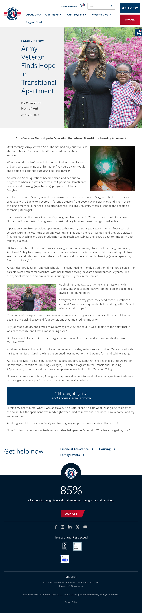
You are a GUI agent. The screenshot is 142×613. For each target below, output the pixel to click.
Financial (74, 449)
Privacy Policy (71, 601)
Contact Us (71, 576)
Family (70, 455)
